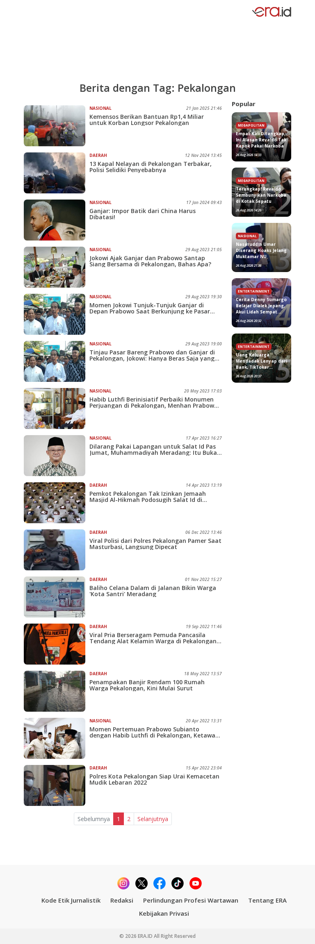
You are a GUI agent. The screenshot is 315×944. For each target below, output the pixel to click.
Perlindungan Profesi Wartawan (190, 900)
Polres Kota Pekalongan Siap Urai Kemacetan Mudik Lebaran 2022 (154, 779)
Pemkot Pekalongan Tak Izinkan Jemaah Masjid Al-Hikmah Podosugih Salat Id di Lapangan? (147, 496)
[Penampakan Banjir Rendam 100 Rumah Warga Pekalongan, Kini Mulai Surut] (56, 691)
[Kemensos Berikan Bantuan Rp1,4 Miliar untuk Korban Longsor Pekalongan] (56, 125)
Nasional (100, 108)
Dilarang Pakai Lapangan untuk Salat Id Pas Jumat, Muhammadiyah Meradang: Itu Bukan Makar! (155, 449)
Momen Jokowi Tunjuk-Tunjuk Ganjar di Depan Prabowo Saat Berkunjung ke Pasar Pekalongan (149, 308)
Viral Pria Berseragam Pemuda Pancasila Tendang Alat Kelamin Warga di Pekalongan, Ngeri (153, 638)
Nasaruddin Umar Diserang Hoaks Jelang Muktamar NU (261, 250)
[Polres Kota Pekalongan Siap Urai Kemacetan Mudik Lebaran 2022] (56, 785)
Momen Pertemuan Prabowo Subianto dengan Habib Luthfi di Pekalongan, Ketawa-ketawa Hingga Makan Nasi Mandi (153, 732)
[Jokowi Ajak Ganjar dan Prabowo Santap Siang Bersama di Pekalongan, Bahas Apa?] (56, 267)
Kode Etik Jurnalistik (70, 900)
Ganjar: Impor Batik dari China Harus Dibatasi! (142, 214)
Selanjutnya (152, 819)
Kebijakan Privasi (164, 913)
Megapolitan (251, 125)
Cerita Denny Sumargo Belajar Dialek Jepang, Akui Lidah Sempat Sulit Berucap (261, 306)
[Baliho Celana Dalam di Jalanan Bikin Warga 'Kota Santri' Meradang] (56, 596)
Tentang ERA (267, 900)
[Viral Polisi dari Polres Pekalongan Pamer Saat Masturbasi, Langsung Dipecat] (56, 549)
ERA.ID (146, 936)
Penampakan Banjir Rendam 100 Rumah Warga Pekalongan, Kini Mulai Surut (147, 685)
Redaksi (121, 900)
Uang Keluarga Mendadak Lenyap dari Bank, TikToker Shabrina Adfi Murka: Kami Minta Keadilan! (261, 361)
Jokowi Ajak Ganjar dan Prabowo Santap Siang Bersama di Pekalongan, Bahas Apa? (150, 261)
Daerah (98, 155)
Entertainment (253, 291)
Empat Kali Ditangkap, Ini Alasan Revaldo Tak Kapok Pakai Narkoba (261, 140)
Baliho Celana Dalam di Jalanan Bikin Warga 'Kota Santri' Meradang (152, 591)
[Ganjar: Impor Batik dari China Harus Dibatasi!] (56, 220)
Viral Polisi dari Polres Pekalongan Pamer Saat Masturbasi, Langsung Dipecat (155, 544)
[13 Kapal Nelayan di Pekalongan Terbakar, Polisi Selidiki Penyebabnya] (56, 172)
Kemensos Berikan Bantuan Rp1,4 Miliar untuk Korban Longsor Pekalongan (146, 119)
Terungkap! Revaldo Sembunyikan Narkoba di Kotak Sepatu (261, 195)
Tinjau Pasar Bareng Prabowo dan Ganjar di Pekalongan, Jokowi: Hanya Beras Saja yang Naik (152, 355)
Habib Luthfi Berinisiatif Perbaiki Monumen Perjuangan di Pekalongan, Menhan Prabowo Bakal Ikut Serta (153, 402)
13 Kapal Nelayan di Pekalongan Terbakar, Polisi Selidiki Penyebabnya (150, 167)
